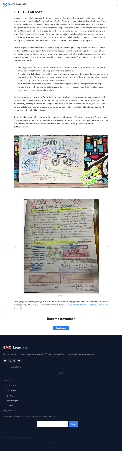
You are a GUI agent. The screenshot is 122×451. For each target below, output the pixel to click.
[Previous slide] (14, 161)
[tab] (57, 190)
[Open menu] (117, 5)
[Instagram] (14, 360)
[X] (10, 360)
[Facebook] (5, 360)
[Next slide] (107, 161)
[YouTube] (19, 360)
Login (61, 372)
